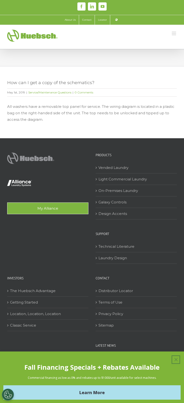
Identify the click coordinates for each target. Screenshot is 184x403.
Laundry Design (112, 258)
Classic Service (23, 325)
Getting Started (24, 302)
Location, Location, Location (35, 313)
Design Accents (112, 213)
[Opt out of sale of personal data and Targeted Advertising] (8, 395)
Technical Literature (116, 246)
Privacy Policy (110, 313)
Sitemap (106, 325)
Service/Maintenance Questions (49, 92)
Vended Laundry (113, 167)
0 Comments (84, 92)
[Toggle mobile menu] (174, 33)
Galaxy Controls (112, 202)
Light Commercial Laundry (122, 179)
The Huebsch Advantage (33, 290)
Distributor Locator (115, 290)
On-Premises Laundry (118, 190)
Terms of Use (110, 302)
